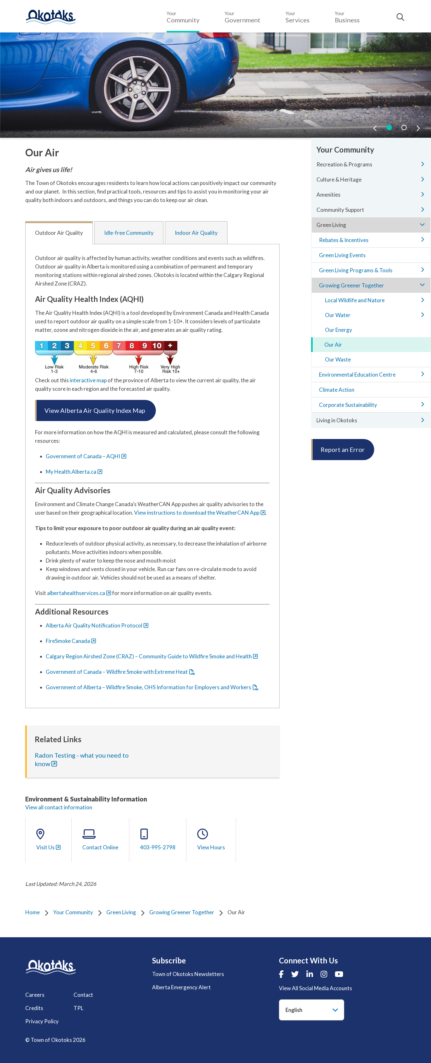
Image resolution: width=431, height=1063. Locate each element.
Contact (83, 994)
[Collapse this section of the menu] (422, 224)
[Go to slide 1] (389, 127)
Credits (34, 1008)
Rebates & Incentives (344, 240)
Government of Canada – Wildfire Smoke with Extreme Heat (117, 671)
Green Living (121, 912)
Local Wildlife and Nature (355, 300)
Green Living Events (342, 255)
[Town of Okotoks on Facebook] (281, 974)
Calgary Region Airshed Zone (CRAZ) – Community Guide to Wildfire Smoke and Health (149, 656)
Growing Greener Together (181, 912)
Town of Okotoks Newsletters (188, 974)
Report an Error (343, 449)
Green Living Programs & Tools (356, 270)
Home (32, 912)
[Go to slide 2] (404, 127)
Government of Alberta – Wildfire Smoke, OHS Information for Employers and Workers (148, 687)
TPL (78, 1008)
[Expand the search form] (400, 17)
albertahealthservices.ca (76, 593)
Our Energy (338, 329)
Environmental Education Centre (357, 374)
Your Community (73, 912)
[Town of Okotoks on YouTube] (339, 974)
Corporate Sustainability (348, 405)
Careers (34, 994)
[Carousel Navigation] (396, 128)
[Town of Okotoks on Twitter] (295, 974)
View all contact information (58, 807)
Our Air (333, 344)
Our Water (338, 315)
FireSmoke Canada (68, 641)
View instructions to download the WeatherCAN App (196, 512)
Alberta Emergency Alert (181, 987)
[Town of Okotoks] (50, 967)
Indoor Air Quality (196, 232)
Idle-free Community (129, 232)
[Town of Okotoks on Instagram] (324, 974)
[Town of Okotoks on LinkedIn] (309, 974)
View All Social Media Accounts (315, 988)
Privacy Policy (42, 1021)
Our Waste (338, 359)
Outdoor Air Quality (59, 232)
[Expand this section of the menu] (422, 164)
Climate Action (336, 389)
